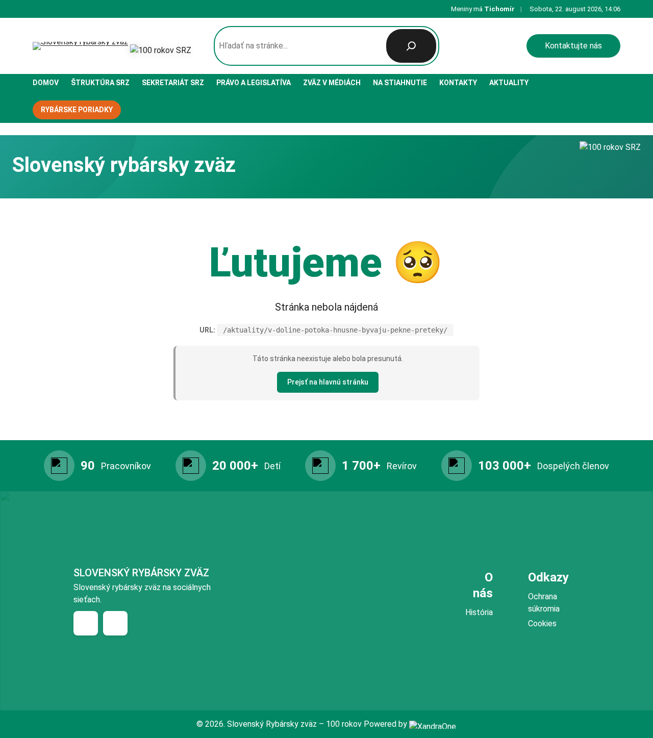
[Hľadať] (411, 46)
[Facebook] (85, 623)
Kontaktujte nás (573, 45)
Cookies (542, 623)
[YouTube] (115, 623)
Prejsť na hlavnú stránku (327, 382)
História (479, 612)
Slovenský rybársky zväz (141, 573)
